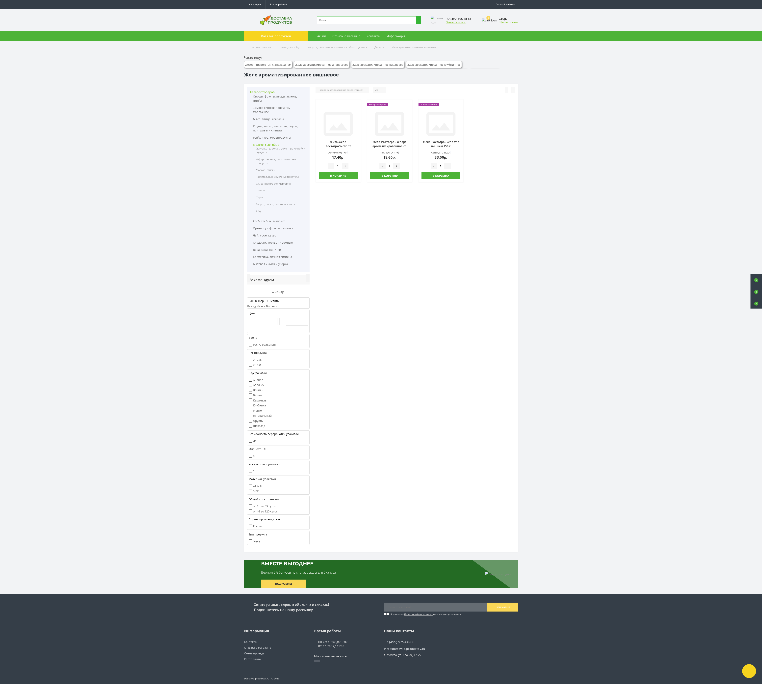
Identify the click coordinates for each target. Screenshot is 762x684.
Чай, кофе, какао (264, 235)
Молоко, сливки (265, 170)
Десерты (379, 47)
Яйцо (259, 211)
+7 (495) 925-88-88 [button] (399, 642)
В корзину (338, 176)
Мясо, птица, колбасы (268, 119)
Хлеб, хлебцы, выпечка (269, 221)
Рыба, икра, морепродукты (272, 137)
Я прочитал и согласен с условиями (425, 614)
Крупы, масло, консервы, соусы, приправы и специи (275, 128)
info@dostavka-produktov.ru (404, 649)
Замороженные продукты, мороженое (271, 110)
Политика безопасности (418, 614)
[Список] (506, 90)
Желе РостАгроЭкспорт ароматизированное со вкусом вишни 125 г (389, 146)
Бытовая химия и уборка (270, 264)
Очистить (272, 301)
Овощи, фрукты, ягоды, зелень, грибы (275, 98)
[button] (278, 4)
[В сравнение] (356, 111)
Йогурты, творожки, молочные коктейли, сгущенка (337, 47)
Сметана (261, 190)
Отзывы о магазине (346, 36)
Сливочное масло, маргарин (273, 183)
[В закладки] (356, 105)
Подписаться (502, 607)
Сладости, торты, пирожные (273, 242)
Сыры (259, 197)
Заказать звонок (456, 22)
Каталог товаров (261, 47)
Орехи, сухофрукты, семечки (273, 228)
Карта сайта (252, 659)
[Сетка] (513, 90)
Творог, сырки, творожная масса (275, 204)
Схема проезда (254, 653)
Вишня (271, 306)
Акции (321, 36)
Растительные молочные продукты (277, 176)
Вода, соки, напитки (267, 250)
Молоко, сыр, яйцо (289, 47)
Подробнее (283, 584)
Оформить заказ (508, 22)
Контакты (373, 36)
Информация (396, 36)
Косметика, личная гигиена (272, 257)
